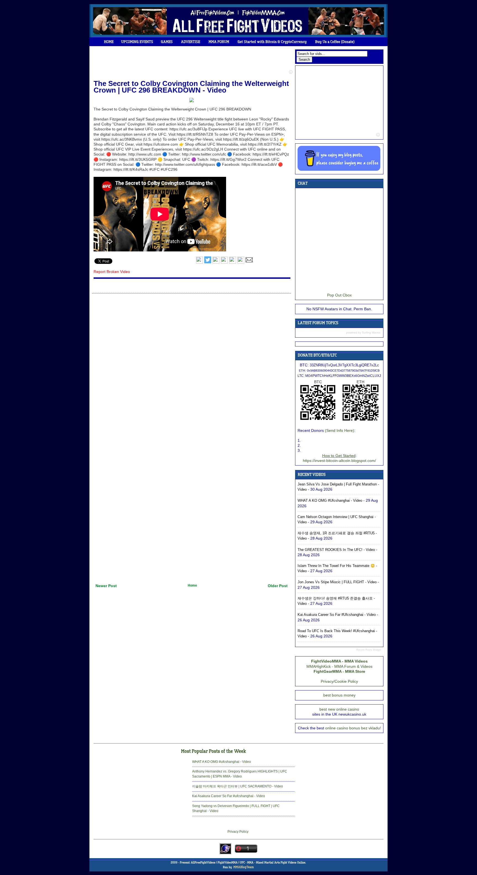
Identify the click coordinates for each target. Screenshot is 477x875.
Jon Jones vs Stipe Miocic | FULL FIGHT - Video (337, 582)
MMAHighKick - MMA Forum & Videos (339, 666)
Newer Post (106, 586)
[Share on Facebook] (199, 262)
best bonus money (339, 695)
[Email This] (249, 262)
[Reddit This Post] (241, 262)
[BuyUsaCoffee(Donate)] (334, 42)
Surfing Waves (371, 332)
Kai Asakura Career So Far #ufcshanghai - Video (337, 615)
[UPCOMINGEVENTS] (137, 42)
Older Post (278, 586)
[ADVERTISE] (190, 42)
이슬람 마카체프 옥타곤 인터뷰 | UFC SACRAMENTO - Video (237, 786)
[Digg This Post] (224, 262)
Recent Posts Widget (368, 649)
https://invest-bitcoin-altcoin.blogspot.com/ (339, 460)
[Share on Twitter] (207, 262)
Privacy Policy (237, 832)
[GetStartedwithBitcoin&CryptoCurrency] (272, 42)
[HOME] (108, 42)
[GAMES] (167, 42)
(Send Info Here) (339, 430)
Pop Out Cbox (339, 295)
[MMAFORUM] (219, 42)
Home (192, 585)
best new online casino (339, 709)
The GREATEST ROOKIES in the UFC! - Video (336, 550)
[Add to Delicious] (216, 262)
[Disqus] (191, 365)
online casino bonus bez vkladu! (353, 728)
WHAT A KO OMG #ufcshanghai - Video (330, 500)
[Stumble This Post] (232, 262)
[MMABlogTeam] (243, 867)
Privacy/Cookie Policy (339, 681)
